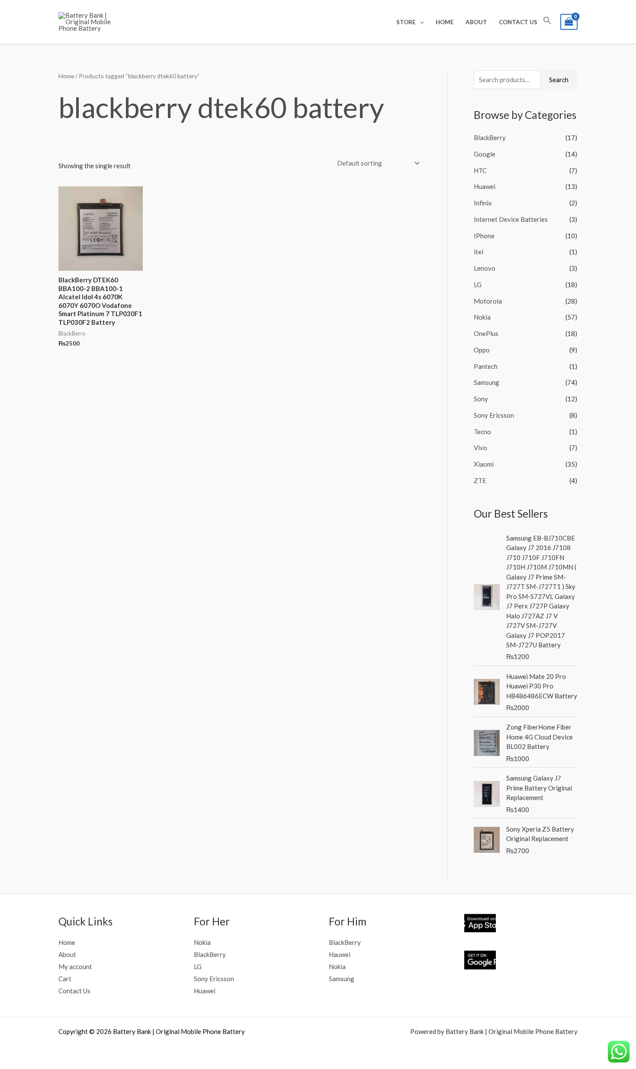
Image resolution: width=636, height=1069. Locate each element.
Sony (481, 399)
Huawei (484, 186)
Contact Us (518, 22)
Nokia (482, 317)
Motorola (488, 301)
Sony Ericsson (494, 415)
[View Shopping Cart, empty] (569, 22)
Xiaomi (484, 464)
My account (75, 966)
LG (478, 284)
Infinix (483, 203)
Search (559, 79)
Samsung (486, 382)
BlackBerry (490, 137)
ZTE (480, 480)
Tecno (482, 431)
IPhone (484, 236)
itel (478, 252)
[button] (547, 22)
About (476, 22)
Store (406, 22)
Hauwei (339, 954)
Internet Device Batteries (511, 219)
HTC (480, 170)
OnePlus (486, 333)
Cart (64, 979)
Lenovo (484, 268)
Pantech (486, 366)
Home (445, 22)
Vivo (480, 447)
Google (484, 154)
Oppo (482, 350)
